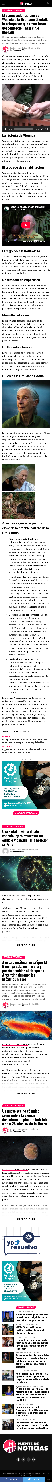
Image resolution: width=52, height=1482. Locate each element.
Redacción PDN (19, 50)
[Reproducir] (5, 129)
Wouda (27, 731)
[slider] (23, 129)
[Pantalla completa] (46, 129)
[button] (26, 107)
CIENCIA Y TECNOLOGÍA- (15, 1044)
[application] (26, 108)
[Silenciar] (42, 129)
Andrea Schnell (19, 852)
